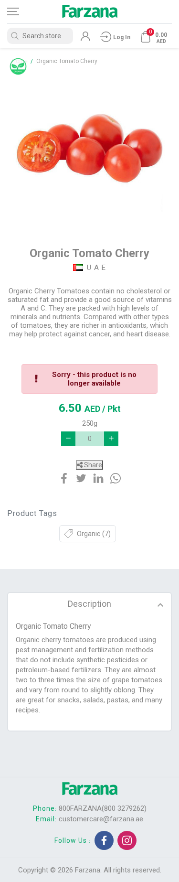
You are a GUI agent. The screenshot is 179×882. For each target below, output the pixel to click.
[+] (111, 438)
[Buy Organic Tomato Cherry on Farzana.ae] (89, 151)
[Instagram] (127, 840)
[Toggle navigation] (21, 11)
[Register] (85, 38)
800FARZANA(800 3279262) (103, 808)
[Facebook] (104, 840)
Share (92, 465)
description (89, 604)
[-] (68, 438)
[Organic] (17, 66)
